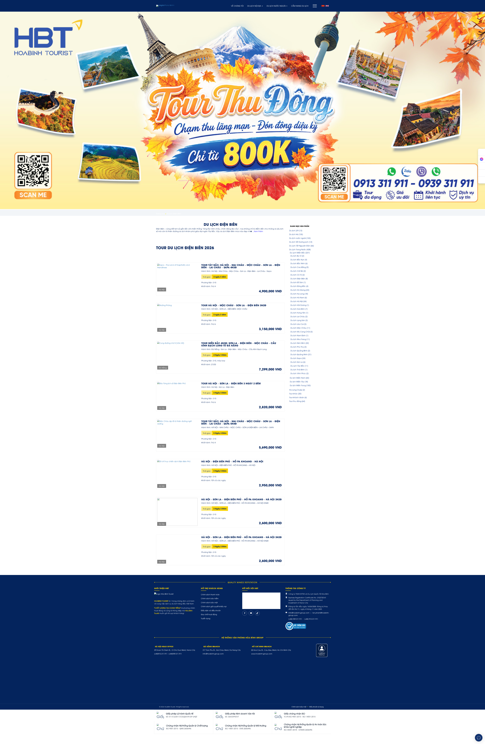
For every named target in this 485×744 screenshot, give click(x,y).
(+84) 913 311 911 (311, 619)
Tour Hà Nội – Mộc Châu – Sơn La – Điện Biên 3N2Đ (233, 305)
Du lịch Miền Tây (297, 381)
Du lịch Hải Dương (298, 305)
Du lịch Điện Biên (297, 278)
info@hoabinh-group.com (298, 613)
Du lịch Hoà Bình (297, 309)
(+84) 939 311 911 (295, 619)
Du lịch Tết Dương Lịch (298, 242)
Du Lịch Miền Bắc (297, 252)
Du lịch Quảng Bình (298, 350)
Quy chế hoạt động (209, 614)
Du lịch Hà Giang (297, 290)
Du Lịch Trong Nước (297, 249)
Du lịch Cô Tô (296, 274)
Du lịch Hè (293, 234)
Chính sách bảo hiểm (209, 598)
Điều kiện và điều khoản (211, 610)
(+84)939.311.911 (175, 653)
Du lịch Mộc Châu (298, 328)
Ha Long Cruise (295, 389)
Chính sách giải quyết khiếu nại (213, 606)
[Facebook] (244, 613)
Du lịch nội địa (254, 6)
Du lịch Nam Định (298, 335)
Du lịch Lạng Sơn (297, 320)
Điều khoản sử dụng (316, 707)
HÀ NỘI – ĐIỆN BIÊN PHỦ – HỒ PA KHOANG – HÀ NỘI (232, 461)
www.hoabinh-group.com (261, 653)
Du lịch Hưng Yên (297, 312)
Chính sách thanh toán (210, 594)
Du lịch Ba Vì (295, 255)
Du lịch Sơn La (296, 362)
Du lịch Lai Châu (297, 316)
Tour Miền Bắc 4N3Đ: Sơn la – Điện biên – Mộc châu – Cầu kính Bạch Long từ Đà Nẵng (238, 344)
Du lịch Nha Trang (298, 339)
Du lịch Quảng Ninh (299, 354)
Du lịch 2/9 (293, 230)
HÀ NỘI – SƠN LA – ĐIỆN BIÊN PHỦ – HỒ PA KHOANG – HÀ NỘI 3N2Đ (241, 499)
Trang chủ (160, 213)
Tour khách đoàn (296, 397)
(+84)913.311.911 (160, 653)
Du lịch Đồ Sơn (296, 282)
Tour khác (293, 393)
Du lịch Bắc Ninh (297, 263)
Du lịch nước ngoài (276, 6)
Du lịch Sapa (296, 358)
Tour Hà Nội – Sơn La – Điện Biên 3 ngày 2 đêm (231, 383)
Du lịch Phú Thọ (297, 347)
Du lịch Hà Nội (296, 301)
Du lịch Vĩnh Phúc (298, 373)
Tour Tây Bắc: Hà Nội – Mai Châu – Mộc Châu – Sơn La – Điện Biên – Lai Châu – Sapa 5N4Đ (240, 422)
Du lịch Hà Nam (297, 297)
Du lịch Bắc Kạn (297, 259)
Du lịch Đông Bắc (298, 286)
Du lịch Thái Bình (297, 369)
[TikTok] (257, 613)
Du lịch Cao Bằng (298, 267)
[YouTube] (251, 613)
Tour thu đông (295, 401)
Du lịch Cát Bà (296, 271)
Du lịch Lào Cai (297, 324)
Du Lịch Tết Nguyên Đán (299, 245)
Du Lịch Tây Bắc (297, 365)
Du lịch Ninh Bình (297, 343)
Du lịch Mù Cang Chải (300, 331)
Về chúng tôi (237, 6)
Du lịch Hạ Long (297, 293)
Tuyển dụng (205, 618)
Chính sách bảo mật (209, 602)
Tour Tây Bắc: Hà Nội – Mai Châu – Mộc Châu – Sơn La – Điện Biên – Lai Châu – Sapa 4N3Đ (240, 266)
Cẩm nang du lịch (299, 6)
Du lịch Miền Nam (297, 377)
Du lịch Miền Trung (298, 385)
